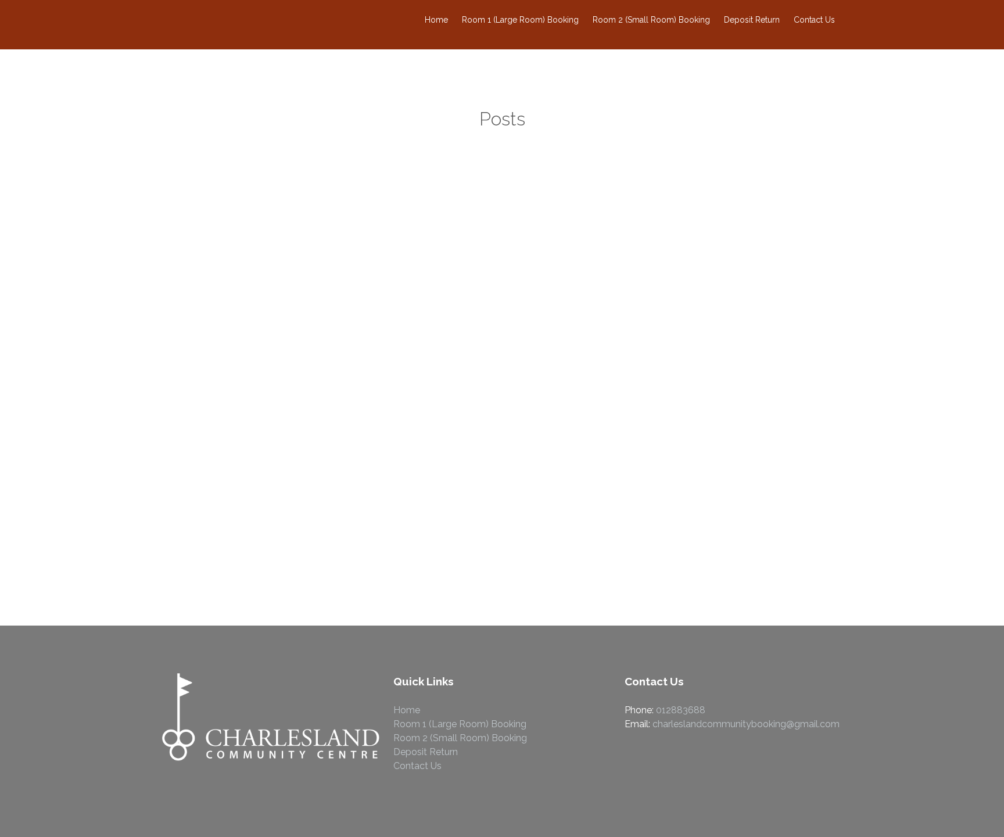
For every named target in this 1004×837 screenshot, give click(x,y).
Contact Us (814, 19)
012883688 (680, 710)
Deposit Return (752, 19)
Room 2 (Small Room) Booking (651, 19)
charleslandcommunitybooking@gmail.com (746, 724)
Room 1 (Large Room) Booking (520, 19)
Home (436, 19)
